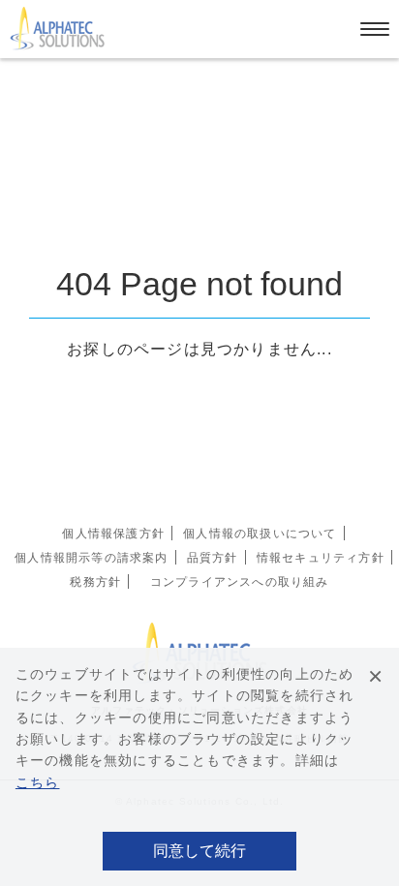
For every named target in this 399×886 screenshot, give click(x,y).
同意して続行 (199, 850)
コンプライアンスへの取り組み (239, 582)
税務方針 (95, 582)
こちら (37, 782)
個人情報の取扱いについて (259, 533)
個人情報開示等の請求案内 (91, 558)
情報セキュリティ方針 (320, 558)
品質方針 (212, 558)
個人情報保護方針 (113, 533)
